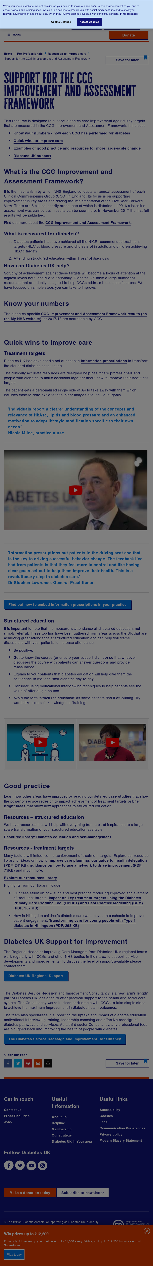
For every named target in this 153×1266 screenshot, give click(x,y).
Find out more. (129, 13)
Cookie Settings (61, 22)
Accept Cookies (89, 22)
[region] (76, 14)
